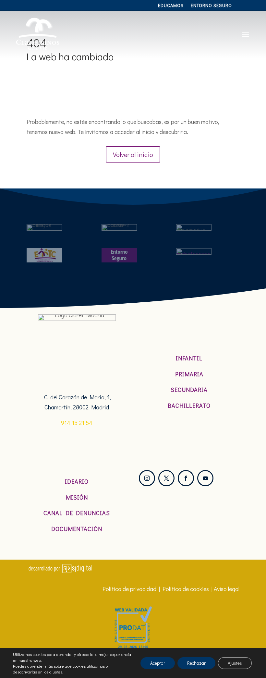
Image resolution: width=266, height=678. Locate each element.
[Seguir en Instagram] (147, 478)
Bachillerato (189, 405)
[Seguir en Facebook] (186, 478)
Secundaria (189, 389)
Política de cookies (186, 589)
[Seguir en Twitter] (166, 478)
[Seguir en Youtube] (205, 478)
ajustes (55, 671)
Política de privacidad (129, 589)
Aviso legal (226, 589)
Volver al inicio (133, 154)
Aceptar (157, 663)
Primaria (189, 374)
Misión (77, 497)
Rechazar (196, 663)
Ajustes (235, 663)
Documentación (76, 529)
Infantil (189, 358)
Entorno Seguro (211, 5)
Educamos (171, 5)
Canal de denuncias (76, 513)
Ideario (77, 481)
